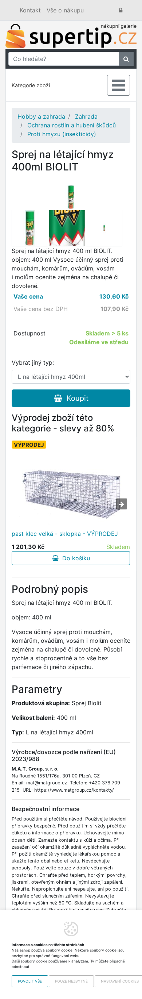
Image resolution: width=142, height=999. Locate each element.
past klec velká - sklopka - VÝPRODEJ (65, 533)
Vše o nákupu (65, 10)
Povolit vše (30, 981)
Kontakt (30, 10)
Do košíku (74, 558)
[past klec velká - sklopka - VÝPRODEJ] (71, 488)
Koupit (75, 398)
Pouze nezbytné (71, 981)
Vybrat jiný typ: (33, 362)
